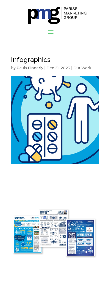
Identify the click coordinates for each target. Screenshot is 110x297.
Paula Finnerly (30, 68)
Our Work (82, 68)
